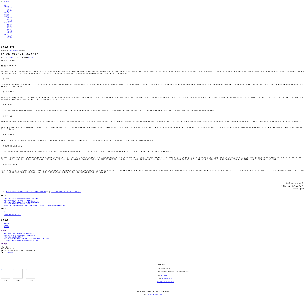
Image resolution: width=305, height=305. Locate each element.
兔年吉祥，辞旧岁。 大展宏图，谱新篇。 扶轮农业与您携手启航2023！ (26, 192)
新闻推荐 (4, 230)
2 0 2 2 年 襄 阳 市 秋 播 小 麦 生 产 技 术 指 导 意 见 (66, 192)
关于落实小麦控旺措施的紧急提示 (13, 237)
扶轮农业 (150, 294)
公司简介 (9, 24)
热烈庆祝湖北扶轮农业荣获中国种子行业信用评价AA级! (19, 235)
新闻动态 (9, 19)
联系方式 (9, 36)
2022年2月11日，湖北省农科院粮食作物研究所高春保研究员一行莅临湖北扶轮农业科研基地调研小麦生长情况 (34, 205)
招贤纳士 (9, 37)
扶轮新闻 (6, 16)
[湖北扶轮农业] (5, 1)
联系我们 (6, 34)
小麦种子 (155, 294)
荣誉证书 (9, 27)
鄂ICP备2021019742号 (167, 278)
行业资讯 (9, 21)
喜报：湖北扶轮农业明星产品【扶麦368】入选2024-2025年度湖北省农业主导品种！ (27, 238)
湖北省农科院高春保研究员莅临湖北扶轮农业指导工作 (19, 200)
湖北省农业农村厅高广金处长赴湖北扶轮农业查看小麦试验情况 (21, 202)
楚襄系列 (9, 9)
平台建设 (9, 31)
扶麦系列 (9, 7)
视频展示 (6, 12)
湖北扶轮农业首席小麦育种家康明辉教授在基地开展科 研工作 (21, 198)
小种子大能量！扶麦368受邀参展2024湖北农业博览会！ (19, 233)
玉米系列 (9, 11)
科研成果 (9, 17)
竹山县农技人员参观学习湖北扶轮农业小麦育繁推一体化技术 (21, 240)
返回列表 (30, 57)
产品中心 (6, 6)
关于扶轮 (6, 22)
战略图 (9, 29)
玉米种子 (161, 294)
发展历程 (9, 26)
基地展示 (6, 14)
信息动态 (16, 50)
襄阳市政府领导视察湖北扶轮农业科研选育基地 (17, 203)
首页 (5, 4)
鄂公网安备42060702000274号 (165, 282)
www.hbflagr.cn (8, 57)
